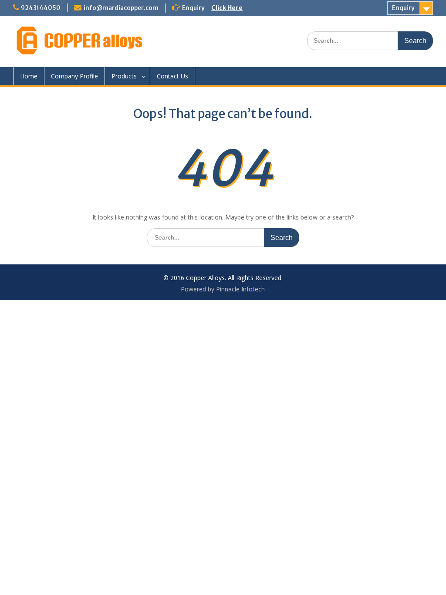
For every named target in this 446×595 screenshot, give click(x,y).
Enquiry (403, 8)
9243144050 (41, 8)
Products (124, 76)
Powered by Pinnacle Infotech (223, 289)
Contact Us (172, 76)
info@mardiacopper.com (121, 8)
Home (28, 76)
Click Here (227, 8)
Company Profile (74, 76)
